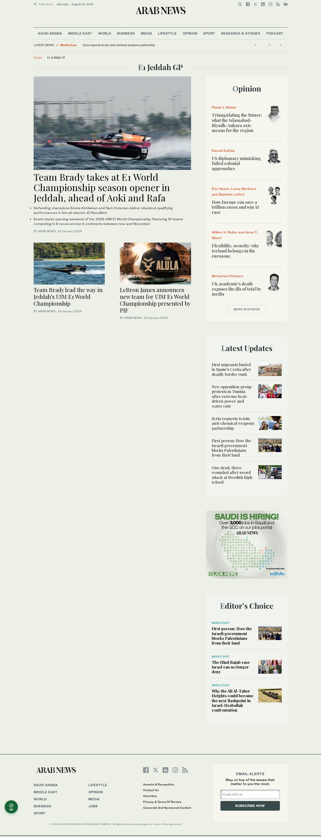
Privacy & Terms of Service (162, 802)
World (104, 33)
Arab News (46, 4)
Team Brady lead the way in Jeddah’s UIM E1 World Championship (68, 296)
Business (126, 33)
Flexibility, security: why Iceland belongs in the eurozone (235, 251)
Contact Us (151, 790)
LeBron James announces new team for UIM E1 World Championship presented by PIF (155, 300)
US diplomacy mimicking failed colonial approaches (236, 163)
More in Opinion (247, 309)
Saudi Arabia (50, 33)
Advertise (150, 796)
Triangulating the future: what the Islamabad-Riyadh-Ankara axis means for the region (237, 122)
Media (146, 33)
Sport (209, 33)
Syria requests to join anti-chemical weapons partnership (118, 45)
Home (38, 57)
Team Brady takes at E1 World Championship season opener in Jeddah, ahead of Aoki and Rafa (102, 187)
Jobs (93, 806)
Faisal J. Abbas (224, 107)
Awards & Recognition (158, 784)
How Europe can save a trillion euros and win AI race (235, 207)
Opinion (190, 33)
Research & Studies (240, 33)
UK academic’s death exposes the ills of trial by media (236, 289)
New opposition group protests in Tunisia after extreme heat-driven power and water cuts (231, 396)
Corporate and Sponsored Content (167, 807)
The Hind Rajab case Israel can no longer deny (231, 667)
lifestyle (97, 785)
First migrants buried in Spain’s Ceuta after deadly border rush (231, 369)
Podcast (274, 33)
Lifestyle (167, 33)
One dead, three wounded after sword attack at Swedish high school (232, 475)
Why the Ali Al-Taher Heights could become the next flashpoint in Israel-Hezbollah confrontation (232, 700)
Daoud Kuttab (223, 150)
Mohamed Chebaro (227, 276)
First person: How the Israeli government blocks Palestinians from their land (231, 447)
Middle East (80, 33)
